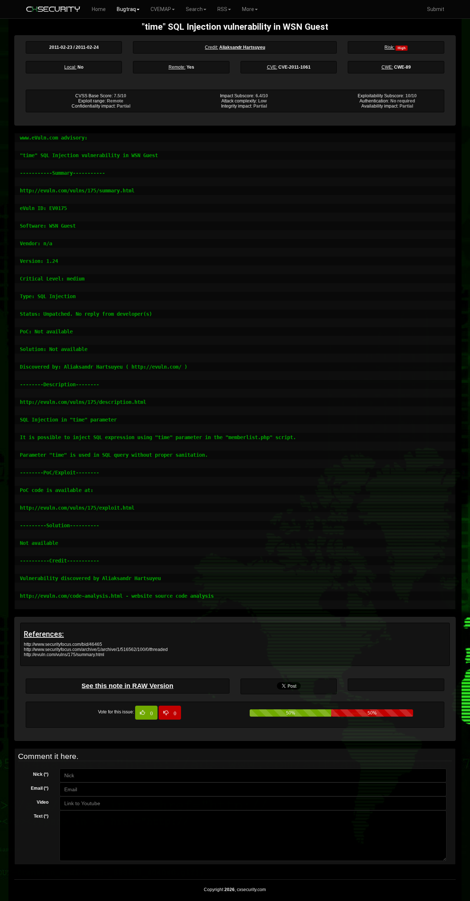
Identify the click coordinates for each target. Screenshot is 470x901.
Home (99, 9)
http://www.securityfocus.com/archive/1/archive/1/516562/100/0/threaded (96, 649)
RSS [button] (222, 9)
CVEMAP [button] (161, 9)
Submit (435, 9)
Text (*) (41, 816)
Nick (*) (40, 774)
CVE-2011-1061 (294, 67)
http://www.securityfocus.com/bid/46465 (63, 644)
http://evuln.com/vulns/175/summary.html (64, 654)
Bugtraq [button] (126, 9)
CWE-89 (402, 67)
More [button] (248, 9)
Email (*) (39, 788)
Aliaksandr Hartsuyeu (242, 47)
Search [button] (194, 9)
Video (42, 802)
